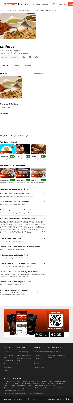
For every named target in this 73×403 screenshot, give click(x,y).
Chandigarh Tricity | (57, 388)
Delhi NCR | (8, 381)
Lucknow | (27, 383)
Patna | (6, 386)
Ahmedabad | (62, 381)
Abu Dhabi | (46, 388)
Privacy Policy (39, 367)
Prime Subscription (41, 352)
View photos (39, 73)
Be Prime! (66, 4)
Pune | (38, 381)
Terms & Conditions (38, 363)
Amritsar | (13, 386)
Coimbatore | (42, 383)
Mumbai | (16, 381)
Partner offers (9, 360)
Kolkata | (44, 381)
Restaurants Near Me (25, 364)
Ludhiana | (38, 386)
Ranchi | (51, 383)
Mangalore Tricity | (11, 390)
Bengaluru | (24, 381)
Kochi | (34, 383)
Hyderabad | (19, 383)
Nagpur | (24, 388)
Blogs (60, 4)
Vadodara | (53, 386)
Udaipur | (30, 388)
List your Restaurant (55, 352)
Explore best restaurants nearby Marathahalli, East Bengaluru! (24, 393)
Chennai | (31, 381)
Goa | (55, 381)
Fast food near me (24, 355)
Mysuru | (45, 386)
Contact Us (54, 4)
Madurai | (37, 388)
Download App (9, 364)
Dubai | (50, 381)
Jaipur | (7, 383)
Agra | (12, 383)
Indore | (31, 386)
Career (6, 371)
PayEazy (37, 355)
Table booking (22, 352)
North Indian (5, 53)
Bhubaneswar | (22, 386)
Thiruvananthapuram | (12, 388)
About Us (7, 352)
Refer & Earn (38, 358)
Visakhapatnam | (60, 383)
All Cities (21, 390)
